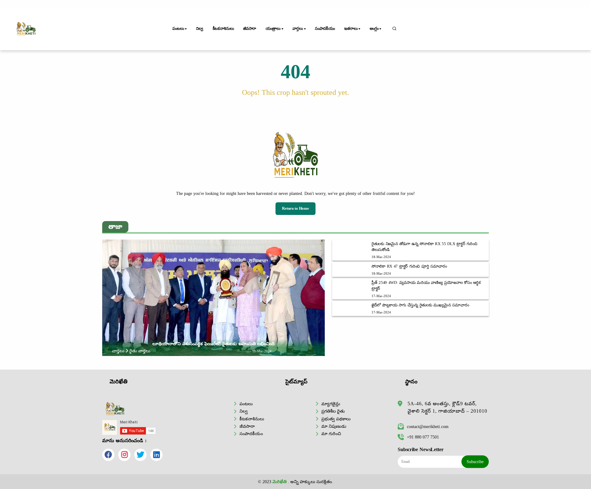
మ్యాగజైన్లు (330, 403)
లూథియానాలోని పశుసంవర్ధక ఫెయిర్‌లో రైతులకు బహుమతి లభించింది (213, 343)
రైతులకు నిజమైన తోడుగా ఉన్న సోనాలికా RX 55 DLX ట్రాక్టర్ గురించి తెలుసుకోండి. (424, 247)
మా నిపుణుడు (333, 426)
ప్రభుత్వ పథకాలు (336, 418)
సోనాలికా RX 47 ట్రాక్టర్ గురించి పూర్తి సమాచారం (409, 266)
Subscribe (475, 461)
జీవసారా (249, 28)
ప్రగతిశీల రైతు (333, 411)
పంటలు (246, 403)
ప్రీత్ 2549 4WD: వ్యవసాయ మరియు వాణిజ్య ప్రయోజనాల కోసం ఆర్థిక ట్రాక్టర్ (426, 286)
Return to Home (295, 208)
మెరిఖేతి (279, 481)
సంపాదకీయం (325, 28)
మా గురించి (331, 433)
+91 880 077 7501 (423, 436)
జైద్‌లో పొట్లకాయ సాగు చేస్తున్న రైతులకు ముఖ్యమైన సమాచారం (420, 305)
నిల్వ (199, 28)
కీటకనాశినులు (223, 28)
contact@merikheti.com (427, 426)
